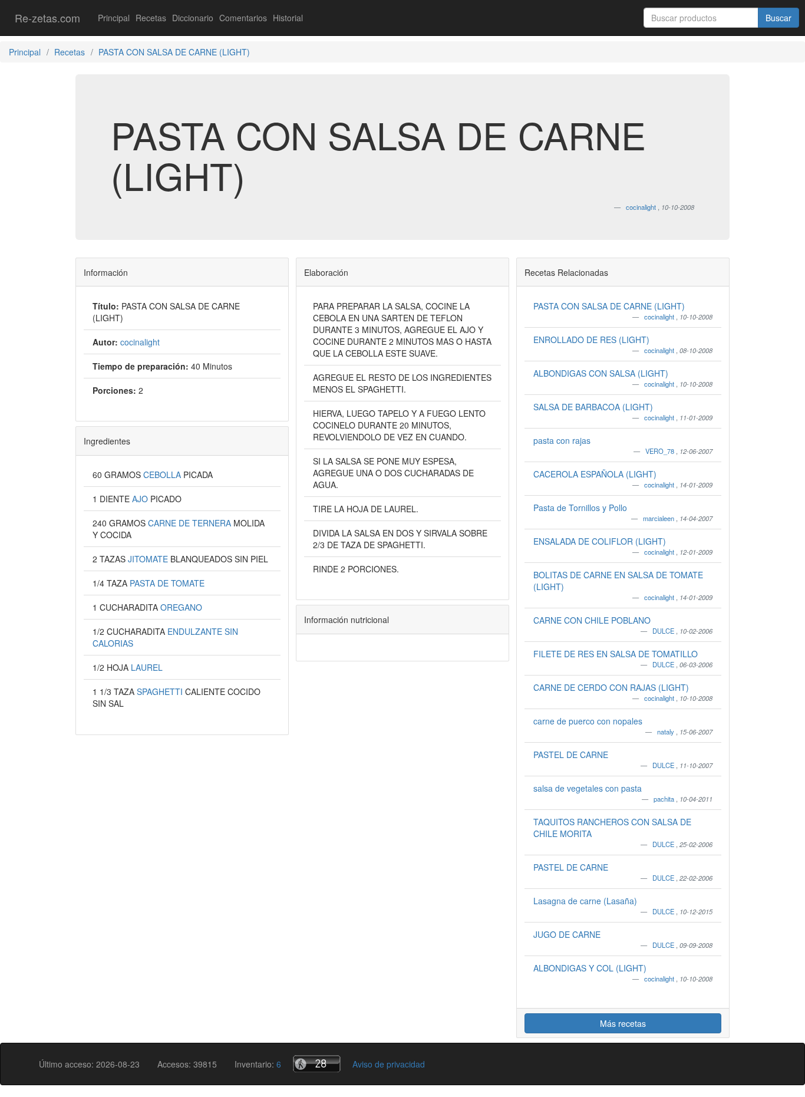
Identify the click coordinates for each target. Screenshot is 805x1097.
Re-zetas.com (47, 17)
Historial (288, 18)
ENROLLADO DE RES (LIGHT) (591, 339)
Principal (114, 18)
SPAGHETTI (161, 691)
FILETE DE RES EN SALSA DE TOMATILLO (615, 654)
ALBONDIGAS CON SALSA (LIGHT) (600, 373)
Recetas (151, 18)
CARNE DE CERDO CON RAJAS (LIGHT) (611, 687)
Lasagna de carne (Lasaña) (585, 901)
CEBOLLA (163, 474)
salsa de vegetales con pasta (587, 788)
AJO (141, 499)
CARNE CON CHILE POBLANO (592, 620)
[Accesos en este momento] (317, 1063)
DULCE (664, 630)
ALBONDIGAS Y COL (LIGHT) (589, 968)
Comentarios (243, 18)
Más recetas (623, 1023)
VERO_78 (660, 451)
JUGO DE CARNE (567, 934)
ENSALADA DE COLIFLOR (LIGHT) (599, 541)
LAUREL (147, 667)
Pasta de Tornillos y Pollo (580, 507)
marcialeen (659, 518)
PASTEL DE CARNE (570, 754)
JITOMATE (149, 559)
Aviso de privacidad (388, 1064)
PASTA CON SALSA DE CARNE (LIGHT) (609, 306)
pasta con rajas (561, 440)
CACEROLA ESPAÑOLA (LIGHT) (594, 474)
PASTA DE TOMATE (167, 583)
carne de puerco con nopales (587, 721)
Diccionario (192, 18)
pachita (665, 798)
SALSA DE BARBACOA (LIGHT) (593, 407)
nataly (666, 731)
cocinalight (660, 316)
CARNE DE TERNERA (190, 523)
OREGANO (181, 607)
